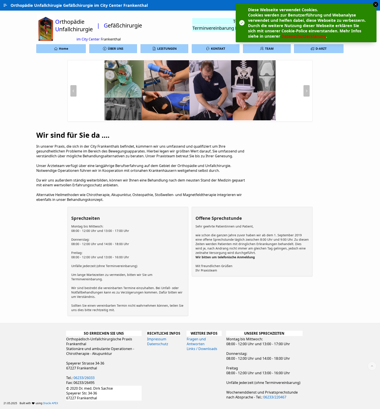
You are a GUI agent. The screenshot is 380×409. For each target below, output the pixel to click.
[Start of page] (372, 366)
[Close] (375, 4)
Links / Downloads (202, 348)
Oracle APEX (50, 403)
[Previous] (73, 91)
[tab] (183, 119)
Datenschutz (157, 343)
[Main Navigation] (5, 5)
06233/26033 (84, 377)
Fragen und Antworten (196, 341)
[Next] (306, 91)
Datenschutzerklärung (303, 36)
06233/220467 (274, 397)
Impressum (156, 339)
